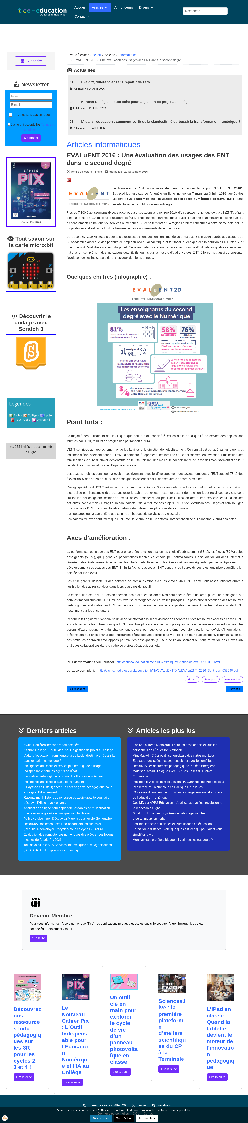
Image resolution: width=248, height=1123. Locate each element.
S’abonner (31, 137)
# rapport (210, 679)
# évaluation (232, 679)
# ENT (192, 679)
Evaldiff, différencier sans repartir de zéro (115, 82)
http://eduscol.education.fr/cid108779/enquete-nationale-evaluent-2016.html (168, 662)
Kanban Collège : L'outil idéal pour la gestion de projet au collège (135, 102)
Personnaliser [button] (146, 1118)
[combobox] (205, 11)
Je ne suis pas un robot (34, 114)
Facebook (164, 1105)
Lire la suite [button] (24, 1077)
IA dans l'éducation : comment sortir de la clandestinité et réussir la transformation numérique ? (160, 122)
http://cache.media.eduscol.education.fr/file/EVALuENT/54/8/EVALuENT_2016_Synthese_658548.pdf (168, 670)
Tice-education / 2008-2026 (107, 1105)
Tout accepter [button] (101, 1118)
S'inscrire (34, 61)
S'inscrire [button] (38, 938)
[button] (5, 1118)
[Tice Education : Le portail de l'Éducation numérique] (42, 12)
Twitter (141, 1105)
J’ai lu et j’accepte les (32, 127)
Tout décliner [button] (124, 1118)
